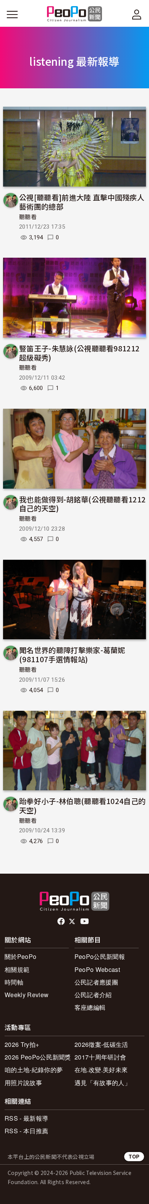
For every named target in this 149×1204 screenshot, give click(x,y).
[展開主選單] (12, 14)
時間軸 (14, 982)
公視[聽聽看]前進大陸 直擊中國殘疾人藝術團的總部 (81, 201)
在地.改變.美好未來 (101, 1069)
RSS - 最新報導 (26, 1118)
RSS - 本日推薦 (26, 1130)
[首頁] (74, 14)
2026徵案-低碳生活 (101, 1044)
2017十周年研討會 (100, 1057)
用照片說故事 (23, 1082)
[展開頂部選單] (136, 14)
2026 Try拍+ (22, 1044)
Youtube (85, 921)
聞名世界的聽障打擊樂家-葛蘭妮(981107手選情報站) (72, 654)
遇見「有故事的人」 (102, 1082)
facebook (61, 921)
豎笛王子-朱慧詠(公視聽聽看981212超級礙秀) (79, 352)
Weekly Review (27, 994)
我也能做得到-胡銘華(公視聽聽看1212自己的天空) (82, 503)
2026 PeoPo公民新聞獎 (38, 1057)
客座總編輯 (90, 1007)
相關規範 (17, 969)
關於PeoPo (20, 956)
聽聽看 (28, 217)
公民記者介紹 (93, 994)
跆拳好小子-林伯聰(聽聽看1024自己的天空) (82, 805)
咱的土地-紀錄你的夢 (34, 1069)
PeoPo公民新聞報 (99, 956)
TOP (134, 1156)
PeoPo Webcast (97, 969)
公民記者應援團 (96, 982)
